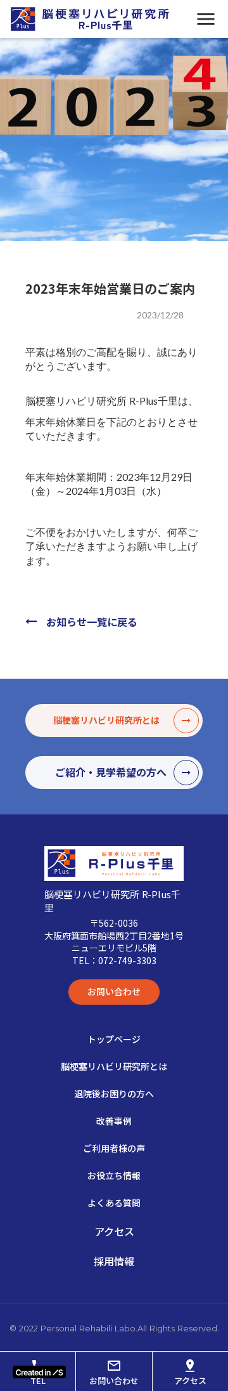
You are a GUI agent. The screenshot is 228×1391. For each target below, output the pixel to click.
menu (205, 19)
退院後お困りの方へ (114, 1093)
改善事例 (114, 1120)
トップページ (114, 1039)
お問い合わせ (114, 991)
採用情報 (114, 1261)
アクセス (114, 1231)
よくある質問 (114, 1202)
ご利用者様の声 (114, 1148)
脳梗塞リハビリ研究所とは (114, 1066)
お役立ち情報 (114, 1175)
